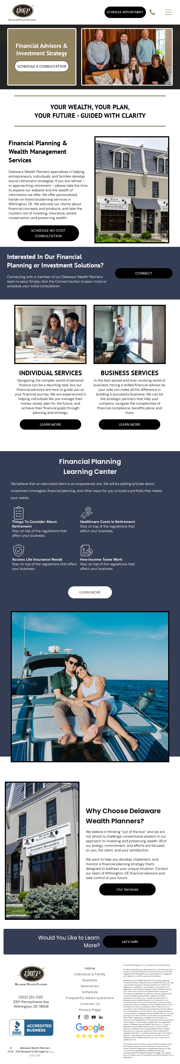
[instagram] (86, 1017)
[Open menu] (168, 12)
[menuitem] (90, 968)
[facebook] (79, 1017)
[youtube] (93, 1017)
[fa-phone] (152, 15)
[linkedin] (101, 1017)
